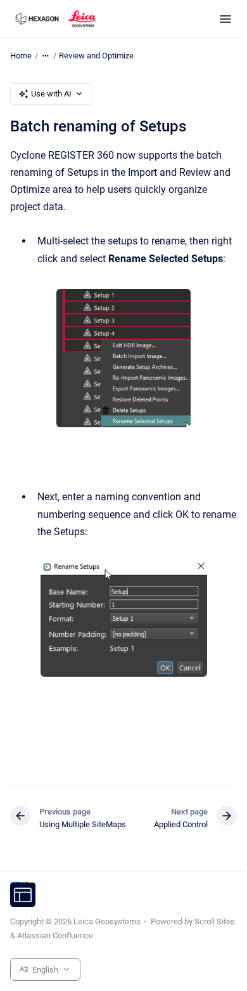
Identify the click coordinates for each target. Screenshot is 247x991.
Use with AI (51, 93)
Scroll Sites (214, 921)
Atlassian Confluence (55, 935)
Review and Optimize (96, 55)
